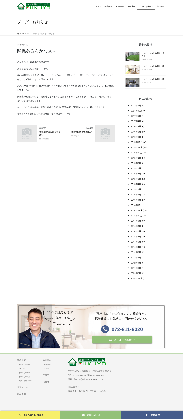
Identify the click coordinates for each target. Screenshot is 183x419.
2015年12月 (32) (139, 142)
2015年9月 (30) (138, 157)
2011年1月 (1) (137, 267)
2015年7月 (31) (138, 168)
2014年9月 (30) (138, 220)
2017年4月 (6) (137, 121)
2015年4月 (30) (138, 184)
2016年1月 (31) (138, 136)
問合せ (46, 381)
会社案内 (47, 360)
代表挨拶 (47, 364)
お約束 (46, 368)
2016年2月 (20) (138, 131)
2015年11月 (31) (139, 147)
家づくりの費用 (24, 376)
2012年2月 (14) (138, 257)
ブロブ (46, 374)
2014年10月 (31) (139, 215)
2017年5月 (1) (137, 115)
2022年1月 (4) (137, 105)
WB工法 (22, 368)
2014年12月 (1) (138, 205)
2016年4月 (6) (137, 126)
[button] (122, 339)
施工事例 (21, 393)
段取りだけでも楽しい (81, 132)
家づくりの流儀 (24, 364)
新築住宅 (21, 360)
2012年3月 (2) (137, 252)
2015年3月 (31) (138, 189)
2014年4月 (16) (138, 246)
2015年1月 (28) (138, 199)
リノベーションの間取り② (153, 79)
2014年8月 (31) (138, 225)
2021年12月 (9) (138, 110)
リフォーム (22, 387)
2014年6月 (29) (138, 236)
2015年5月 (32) (138, 178)
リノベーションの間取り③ (153, 66)
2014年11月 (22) (139, 210)
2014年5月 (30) (138, 241)
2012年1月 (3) (137, 262)
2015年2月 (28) (138, 194)
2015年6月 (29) (138, 173)
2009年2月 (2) (137, 273)
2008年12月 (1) (138, 278)
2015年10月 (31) (139, 152)
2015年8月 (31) (138, 163)
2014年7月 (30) (138, 231)
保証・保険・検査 (25, 380)
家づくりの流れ (24, 372)
